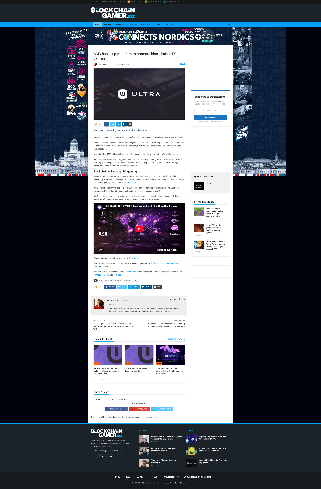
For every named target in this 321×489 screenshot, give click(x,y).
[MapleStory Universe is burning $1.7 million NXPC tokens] (191, 439)
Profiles (133, 25)
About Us (170, 25)
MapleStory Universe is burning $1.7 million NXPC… (212, 437)
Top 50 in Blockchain (151, 25)
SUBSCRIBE (212, 117)
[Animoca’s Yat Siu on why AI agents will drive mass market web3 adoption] (144, 451)
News (97, 25)
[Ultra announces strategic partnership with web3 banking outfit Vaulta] (170, 355)
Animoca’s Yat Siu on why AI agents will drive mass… (163, 449)
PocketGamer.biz (137, 2)
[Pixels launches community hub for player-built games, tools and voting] (199, 212)
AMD (100, 280)
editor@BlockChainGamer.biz (111, 451)
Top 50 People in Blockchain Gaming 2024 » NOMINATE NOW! (187, 477)
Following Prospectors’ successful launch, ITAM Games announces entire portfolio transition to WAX (114, 326)
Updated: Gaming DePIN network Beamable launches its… (213, 449)
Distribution (108, 280)
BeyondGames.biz (173, 2)
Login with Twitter (164, 409)
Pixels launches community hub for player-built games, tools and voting (214, 212)
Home (117, 477)
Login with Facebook (118, 409)
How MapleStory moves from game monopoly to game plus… (166, 437)
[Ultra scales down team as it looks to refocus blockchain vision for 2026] (108, 355)
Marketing (118, 280)
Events (120, 25)
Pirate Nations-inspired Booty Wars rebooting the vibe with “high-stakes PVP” (216, 245)
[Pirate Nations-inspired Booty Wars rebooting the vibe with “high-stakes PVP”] (199, 245)
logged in (107, 399)
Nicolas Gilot (127, 280)
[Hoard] (199, 186)
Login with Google (142, 409)
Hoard (208, 183)
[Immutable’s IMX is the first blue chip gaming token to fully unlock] (191, 463)
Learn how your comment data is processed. (139, 417)
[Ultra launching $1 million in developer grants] (139, 355)
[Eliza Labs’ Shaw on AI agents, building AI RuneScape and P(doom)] (144, 463)
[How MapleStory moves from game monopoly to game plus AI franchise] (144, 439)
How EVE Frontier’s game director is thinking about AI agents (214, 229)
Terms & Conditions (182, 483)
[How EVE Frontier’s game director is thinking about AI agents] (199, 228)
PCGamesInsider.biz (155, 2)
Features (107, 25)
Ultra (139, 137)
